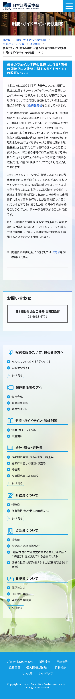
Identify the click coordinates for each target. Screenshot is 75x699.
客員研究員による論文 (25, 475)
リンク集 (27, 673)
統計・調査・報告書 (28, 447)
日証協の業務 (19, 594)
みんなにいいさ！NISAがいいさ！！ (31, 361)
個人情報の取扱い (37, 667)
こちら (56, 252)
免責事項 (14, 667)
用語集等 (62, 661)
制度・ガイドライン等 (23, 430)
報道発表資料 (19, 403)
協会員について (26, 530)
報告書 (15, 469)
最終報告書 (35, 105)
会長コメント (19, 409)
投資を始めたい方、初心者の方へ (39, 352)
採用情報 (44, 661)
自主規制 (17, 436)
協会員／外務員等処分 (25, 546)
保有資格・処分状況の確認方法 (30, 511)
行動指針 (60, 667)
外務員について (26, 495)
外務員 (15, 504)
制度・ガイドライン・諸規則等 (36, 420)
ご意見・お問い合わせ (20, 661)
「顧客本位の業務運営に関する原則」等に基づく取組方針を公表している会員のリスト (38, 554)
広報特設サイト (20, 368)
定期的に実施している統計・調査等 (32, 457)
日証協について (26, 578)
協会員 (15, 540)
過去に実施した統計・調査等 (28, 463)
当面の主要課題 (21, 600)
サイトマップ (45, 673)
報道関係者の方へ (28, 387)
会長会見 (17, 396)
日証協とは (18, 587)
